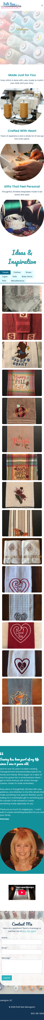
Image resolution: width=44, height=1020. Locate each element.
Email (5, 948)
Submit (6, 978)
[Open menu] (42, 5)
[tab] (5, 272)
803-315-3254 (28, 931)
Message (6, 958)
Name (4, 937)
